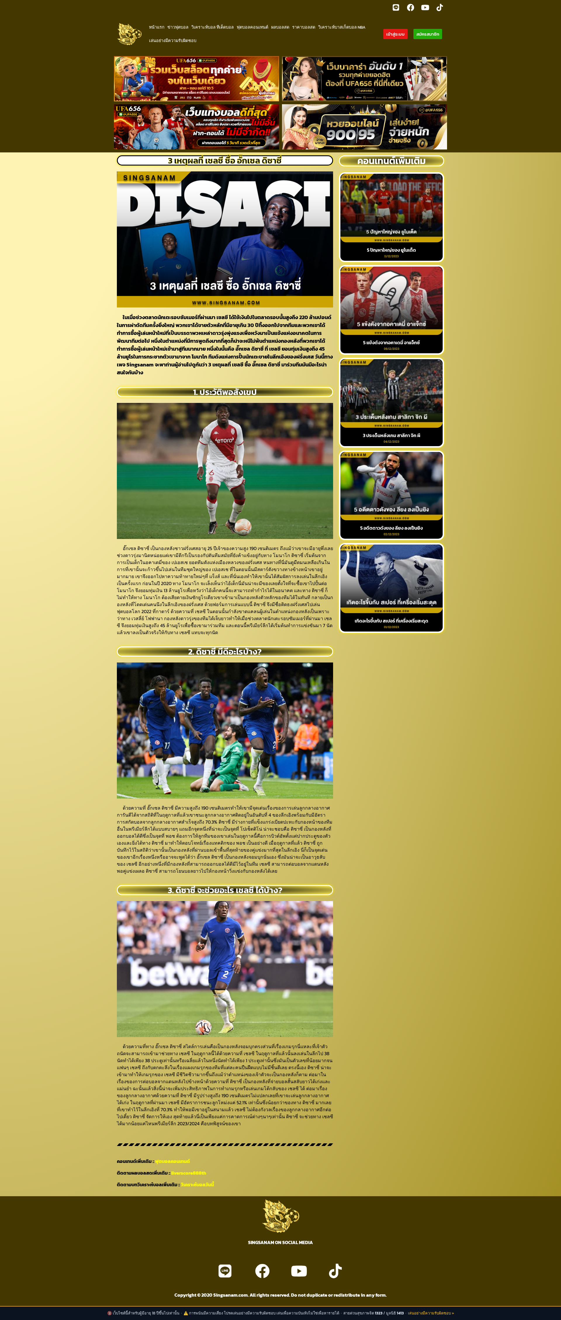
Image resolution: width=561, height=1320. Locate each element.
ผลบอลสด (280, 27)
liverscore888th (188, 1172)
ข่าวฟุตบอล (177, 27)
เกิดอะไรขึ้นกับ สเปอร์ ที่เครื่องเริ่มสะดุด (391, 620)
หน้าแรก (157, 27)
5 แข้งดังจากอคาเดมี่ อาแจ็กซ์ (391, 342)
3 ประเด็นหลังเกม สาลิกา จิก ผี (391, 435)
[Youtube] (425, 7)
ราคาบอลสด (303, 27)
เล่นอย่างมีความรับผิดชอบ (172, 40)
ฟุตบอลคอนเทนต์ (252, 27)
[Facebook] (410, 7)
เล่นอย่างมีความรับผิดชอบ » (431, 1313)
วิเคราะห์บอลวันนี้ (197, 1184)
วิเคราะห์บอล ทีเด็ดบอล (212, 27)
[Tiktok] (439, 7)
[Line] (396, 7)
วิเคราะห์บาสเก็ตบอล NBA (342, 27)
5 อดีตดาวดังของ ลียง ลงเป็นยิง (391, 527)
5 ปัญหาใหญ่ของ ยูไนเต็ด (391, 249)
